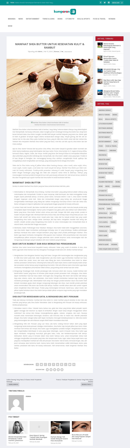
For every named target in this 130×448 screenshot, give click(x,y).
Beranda (11, 19)
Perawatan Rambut (106, 200)
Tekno (112, 222)
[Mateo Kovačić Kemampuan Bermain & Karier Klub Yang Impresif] (100, 45)
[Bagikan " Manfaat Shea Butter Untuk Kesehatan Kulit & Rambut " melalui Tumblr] (49, 364)
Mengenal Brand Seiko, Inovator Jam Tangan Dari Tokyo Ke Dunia (112, 93)
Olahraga (116, 186)
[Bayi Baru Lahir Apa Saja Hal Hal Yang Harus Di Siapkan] (100, 81)
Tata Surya (103, 222)
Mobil (118, 182)
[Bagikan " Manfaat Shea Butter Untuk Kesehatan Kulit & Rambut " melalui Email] (70, 364)
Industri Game (104, 159)
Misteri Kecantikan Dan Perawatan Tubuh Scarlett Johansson (17, 438)
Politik (101, 209)
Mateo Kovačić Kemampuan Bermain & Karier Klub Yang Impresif (112, 46)
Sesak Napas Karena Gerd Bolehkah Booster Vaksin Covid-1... (35, 3)
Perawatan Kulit (105, 195)
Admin (40, 51)
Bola (100, 119)
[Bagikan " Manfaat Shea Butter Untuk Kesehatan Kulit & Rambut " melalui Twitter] (41, 364)
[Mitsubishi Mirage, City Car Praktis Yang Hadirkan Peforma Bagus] (100, 70)
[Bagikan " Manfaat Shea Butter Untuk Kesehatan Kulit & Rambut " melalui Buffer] (62, 364)
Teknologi (103, 231)
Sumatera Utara (105, 218)
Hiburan (113, 150)
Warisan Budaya (105, 240)
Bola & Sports (83, 19)
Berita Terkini (104, 115)
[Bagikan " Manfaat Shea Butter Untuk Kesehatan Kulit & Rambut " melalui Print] (74, 364)
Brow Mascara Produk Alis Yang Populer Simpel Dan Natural (81, 436)
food (101, 146)
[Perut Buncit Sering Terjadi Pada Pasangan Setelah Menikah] (39, 427)
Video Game (103, 235)
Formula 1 (103, 150)
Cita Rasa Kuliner (105, 124)
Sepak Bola (103, 213)
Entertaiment (104, 137)
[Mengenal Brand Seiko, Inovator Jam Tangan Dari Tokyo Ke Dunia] (100, 92)
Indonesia (102, 155)
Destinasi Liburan (105, 128)
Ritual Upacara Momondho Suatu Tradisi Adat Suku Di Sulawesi (111, 59)
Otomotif (70, 19)
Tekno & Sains (48, 19)
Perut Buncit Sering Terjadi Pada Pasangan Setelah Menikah (38, 437)
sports (112, 213)
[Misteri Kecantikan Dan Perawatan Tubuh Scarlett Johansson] (18, 427)
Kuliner (102, 177)
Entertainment (32, 19)
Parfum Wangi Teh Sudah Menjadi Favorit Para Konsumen (59, 438)
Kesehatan (103, 164)
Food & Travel (99, 19)
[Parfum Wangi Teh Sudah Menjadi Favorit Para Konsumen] (60, 427)
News (20, 19)
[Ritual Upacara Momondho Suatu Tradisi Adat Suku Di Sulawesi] (100, 57)
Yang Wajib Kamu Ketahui (108, 249)
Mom (10, 26)
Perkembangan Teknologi (109, 204)
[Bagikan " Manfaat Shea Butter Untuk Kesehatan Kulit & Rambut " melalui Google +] (45, 364)
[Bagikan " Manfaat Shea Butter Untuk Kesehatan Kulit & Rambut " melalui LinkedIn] (58, 364)
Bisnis (60, 19)
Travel (112, 231)
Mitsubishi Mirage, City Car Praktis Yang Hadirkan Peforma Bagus (112, 71)
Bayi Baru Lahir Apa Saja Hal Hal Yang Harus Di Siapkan (112, 82)
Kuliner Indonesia (106, 182)
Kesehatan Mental (106, 168)
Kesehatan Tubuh (105, 173)
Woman (112, 19)
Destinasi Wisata (105, 133)
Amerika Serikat (105, 110)
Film (115, 141)
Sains (109, 209)
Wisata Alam (103, 244)
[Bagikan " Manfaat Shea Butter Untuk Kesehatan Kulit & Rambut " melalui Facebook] (37, 364)
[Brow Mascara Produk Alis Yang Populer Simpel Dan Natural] (81, 426)
